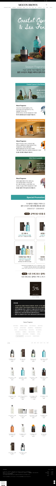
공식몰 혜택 (14, 7)
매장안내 (48, 475)
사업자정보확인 (30, 472)
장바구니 (52, 473)
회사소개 (49, 469)
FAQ (48, 474)
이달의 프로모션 (19, 7)
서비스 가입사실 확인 (10, 473)
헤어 (32, 7)
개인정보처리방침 (47, 472)
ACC (44, 7)
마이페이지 (52, 472)
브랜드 (47, 7)
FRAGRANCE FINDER (7, 7)
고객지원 (52, 469)
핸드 (30, 7)
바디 (27, 7)
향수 (35, 7)
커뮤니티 (51, 7)
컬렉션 (24, 7)
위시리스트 (52, 474)
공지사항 (48, 473)
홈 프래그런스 (40, 7)
